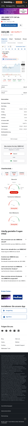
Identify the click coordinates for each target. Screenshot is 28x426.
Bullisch (15, 161)
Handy (3, 342)
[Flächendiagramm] (5, 46)
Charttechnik (6, 168)
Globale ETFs (20, 6)
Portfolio (3, 345)
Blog (2, 339)
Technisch (18, 39)
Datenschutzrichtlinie (6, 411)
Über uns (17, 339)
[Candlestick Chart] (3, 46)
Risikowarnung (4, 416)
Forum (25, 39)
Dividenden (20, 42)
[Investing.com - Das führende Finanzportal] (9, 2)
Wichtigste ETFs (10, 6)
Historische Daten (12, 42)
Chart (11, 39)
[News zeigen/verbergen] (10, 46)
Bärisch (15, 153)
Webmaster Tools (5, 348)
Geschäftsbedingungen (6, 406)
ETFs (3, 6)
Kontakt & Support (19, 345)
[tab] (7, 173)
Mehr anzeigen (14, 139)
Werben (17, 342)
